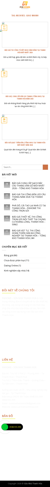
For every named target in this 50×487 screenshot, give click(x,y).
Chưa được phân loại (14, 260)
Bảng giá (8, 255)
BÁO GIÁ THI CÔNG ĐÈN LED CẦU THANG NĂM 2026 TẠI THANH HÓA (29, 197)
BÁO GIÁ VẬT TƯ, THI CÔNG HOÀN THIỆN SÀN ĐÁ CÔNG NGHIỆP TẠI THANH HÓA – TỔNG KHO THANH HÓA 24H (29, 234)
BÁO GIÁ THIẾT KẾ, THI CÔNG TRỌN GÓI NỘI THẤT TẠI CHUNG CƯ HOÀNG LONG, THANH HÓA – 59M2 (29, 221)
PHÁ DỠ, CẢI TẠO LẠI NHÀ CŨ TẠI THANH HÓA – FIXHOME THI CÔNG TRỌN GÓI (29, 208)
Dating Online (11, 265)
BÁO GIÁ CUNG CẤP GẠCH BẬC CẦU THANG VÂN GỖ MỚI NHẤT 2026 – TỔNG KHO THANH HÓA (28, 186)
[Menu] (3, 5)
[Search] (47, 5)
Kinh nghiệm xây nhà (14, 270)
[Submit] (45, 167)
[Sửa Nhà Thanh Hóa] (25, 5)
